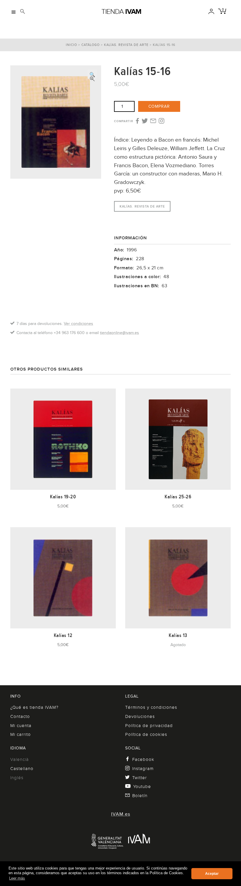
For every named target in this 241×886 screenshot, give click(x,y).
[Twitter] (144, 121)
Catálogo (90, 45)
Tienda (121, 11)
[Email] (153, 121)
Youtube (142, 786)
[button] (92, 74)
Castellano (22, 768)
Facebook (143, 759)
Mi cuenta (20, 725)
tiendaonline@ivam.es (119, 332)
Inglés (17, 777)
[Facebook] (136, 121)
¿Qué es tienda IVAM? (34, 707)
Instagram (143, 768)
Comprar (159, 106)
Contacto (20, 716)
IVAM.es (120, 814)
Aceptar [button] (212, 873)
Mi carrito (20, 734)
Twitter (139, 777)
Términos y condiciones (151, 707)
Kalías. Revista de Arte (126, 45)
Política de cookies (146, 734)
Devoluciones (140, 716)
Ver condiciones (78, 323)
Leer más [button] (17, 878)
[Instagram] (161, 121)
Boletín (140, 795)
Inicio (71, 45)
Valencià (19, 759)
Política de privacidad (149, 725)
